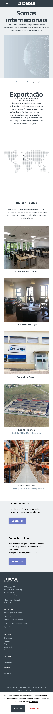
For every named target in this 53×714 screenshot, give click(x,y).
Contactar (17, 520)
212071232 (17, 561)
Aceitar (18, 708)
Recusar (34, 708)
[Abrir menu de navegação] (7, 3)
